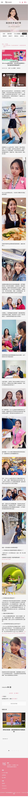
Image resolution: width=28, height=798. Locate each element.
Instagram (4, 788)
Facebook (4, 785)
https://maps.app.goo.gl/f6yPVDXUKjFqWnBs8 (14, 632)
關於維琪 (10, 33)
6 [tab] (18, 751)
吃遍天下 (10, 36)
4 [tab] (15, 751)
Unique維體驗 (13, 68)
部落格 (6, 44)
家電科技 (16, 36)
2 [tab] (11, 751)
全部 (4, 33)
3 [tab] (13, 751)
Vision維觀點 (17, 33)
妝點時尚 (22, 36)
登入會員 (14, 698)
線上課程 (4, 777)
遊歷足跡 (4, 36)
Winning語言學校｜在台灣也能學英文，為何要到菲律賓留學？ (14, 46)
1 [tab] (9, 751)
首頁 (3, 44)
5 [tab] (17, 751)
